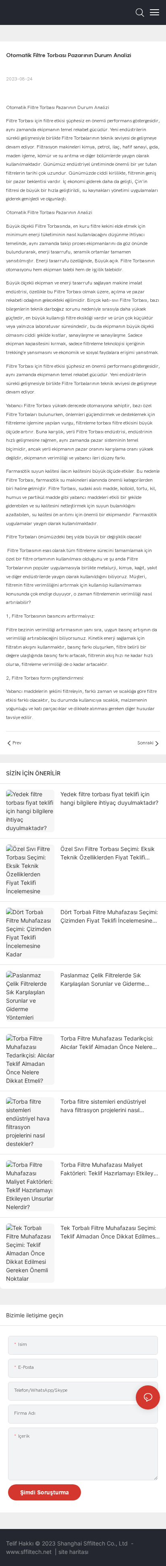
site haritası (73, 1551)
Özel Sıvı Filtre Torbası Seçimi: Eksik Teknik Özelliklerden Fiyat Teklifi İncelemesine (107, 853)
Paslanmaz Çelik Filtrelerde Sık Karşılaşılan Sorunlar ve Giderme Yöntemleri (102, 980)
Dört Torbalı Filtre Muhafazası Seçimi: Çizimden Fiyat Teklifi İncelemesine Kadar (109, 917)
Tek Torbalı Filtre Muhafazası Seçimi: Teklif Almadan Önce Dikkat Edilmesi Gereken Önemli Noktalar (108, 1232)
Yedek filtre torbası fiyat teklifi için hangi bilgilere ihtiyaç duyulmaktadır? (109, 798)
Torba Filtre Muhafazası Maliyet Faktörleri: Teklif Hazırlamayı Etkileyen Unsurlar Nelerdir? (110, 1169)
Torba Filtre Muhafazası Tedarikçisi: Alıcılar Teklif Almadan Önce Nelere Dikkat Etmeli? (107, 1043)
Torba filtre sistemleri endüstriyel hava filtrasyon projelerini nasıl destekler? (103, 1106)
